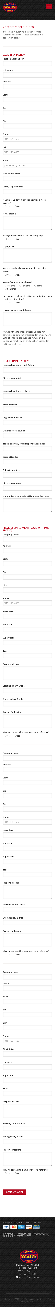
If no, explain (9, 213)
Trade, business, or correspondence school (24, 443)
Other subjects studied (14, 430)
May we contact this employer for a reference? (26, 732)
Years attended (10, 404)
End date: (7, 624)
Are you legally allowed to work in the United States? (25, 270)
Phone (6, 134)
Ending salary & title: (13, 699)
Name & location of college (16, 391)
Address (7, 81)
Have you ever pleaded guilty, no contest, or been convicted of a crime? (27, 297)
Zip (4, 121)
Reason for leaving (12, 712)
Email (5, 160)
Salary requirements (13, 186)
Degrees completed (12, 417)
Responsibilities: (11, 664)
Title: (5, 651)
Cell (4, 147)
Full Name (8, 70)
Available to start (11, 173)
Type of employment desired (17, 282)
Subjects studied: (11, 470)
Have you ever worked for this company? (23, 235)
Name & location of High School (18, 365)
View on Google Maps (29, 1277)
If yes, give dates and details (17, 310)
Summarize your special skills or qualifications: (26, 496)
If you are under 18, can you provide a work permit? (24, 201)
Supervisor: (8, 637)
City (5, 108)
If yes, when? (9, 246)
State (5, 94)
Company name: (11, 534)
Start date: (8, 611)
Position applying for (13, 58)
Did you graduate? (12, 378)
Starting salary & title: (14, 685)
